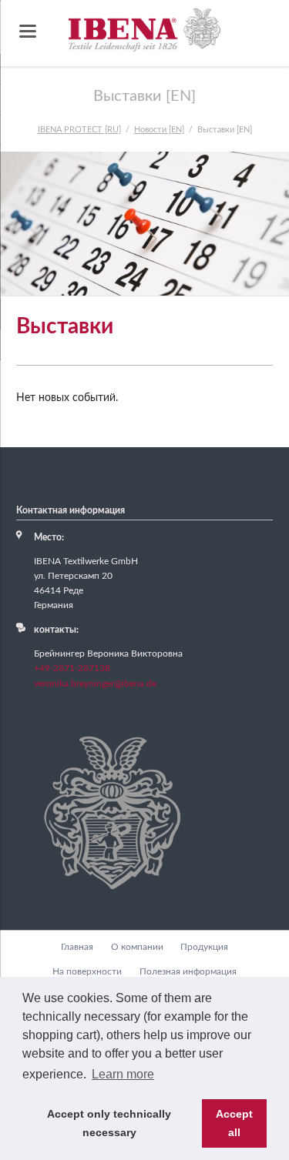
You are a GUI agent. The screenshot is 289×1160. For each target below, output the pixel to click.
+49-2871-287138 (72, 668)
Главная (77, 946)
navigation (28, 31)
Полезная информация (188, 971)
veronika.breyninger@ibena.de (95, 683)
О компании (137, 946)
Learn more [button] (123, 1074)
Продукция (204, 946)
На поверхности (87, 971)
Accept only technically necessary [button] (109, 1123)
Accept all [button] (234, 1123)
